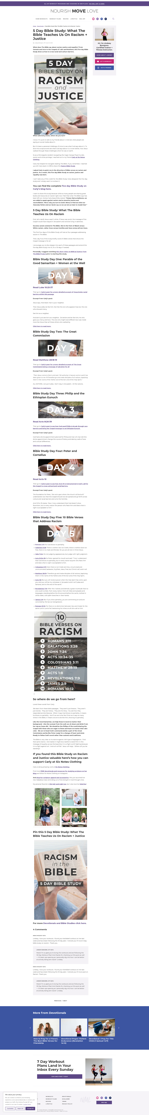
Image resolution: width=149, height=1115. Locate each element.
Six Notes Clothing (62, 767)
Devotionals (40, 26)
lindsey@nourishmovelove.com (55, 1109)
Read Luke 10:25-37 (43, 287)
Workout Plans (55, 18)
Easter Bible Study (68, 166)
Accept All (30, 1108)
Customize (10, 1108)
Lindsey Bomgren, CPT (43, 949)
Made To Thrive (63, 1111)
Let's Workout (106, 61)
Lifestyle (74, 18)
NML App (82, 18)
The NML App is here (96, 4)
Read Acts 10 (39, 479)
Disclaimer (66, 1099)
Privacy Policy (67, 1103)
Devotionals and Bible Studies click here (64, 923)
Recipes (66, 18)
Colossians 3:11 (40, 567)
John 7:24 (39, 554)
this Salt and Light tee (57, 784)
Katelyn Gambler (54, 1111)
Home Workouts (42, 18)
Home (34, 26)
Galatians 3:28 (40, 548)
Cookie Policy (27, 1104)
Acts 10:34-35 (40, 558)
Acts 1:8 (38, 580)
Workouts (49, 1096)
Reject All (20, 1108)
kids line (83, 784)
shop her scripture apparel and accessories (52, 778)
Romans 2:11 (39, 545)
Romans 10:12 (40, 606)
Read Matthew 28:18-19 (45, 360)
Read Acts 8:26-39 (42, 421)
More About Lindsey (104, 55)
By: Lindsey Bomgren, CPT (39, 42)
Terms (64, 1101)
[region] (20, 1102)
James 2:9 (39, 600)
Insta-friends (105, 68)
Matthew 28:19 (40, 573)
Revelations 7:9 (41, 589)
